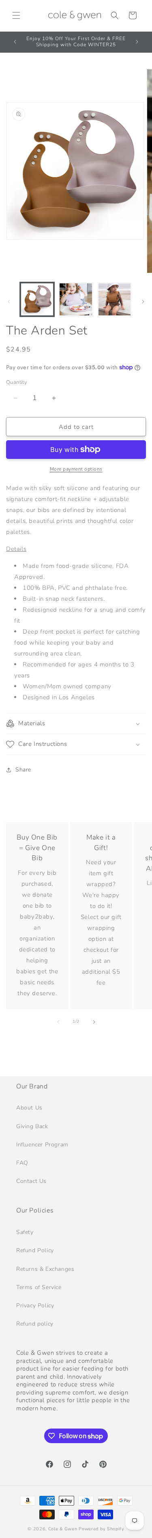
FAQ (22, 1163)
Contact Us (31, 1181)
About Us (29, 1108)
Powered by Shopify (101, 1529)
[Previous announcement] (15, 42)
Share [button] (23, 769)
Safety (25, 1232)
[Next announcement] (137, 42)
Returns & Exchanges (45, 1269)
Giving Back (32, 1126)
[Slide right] (143, 302)
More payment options (76, 469)
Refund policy (35, 1324)
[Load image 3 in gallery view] (114, 299)
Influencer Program (42, 1144)
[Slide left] (9, 302)
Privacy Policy (35, 1305)
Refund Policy (35, 1250)
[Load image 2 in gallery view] (75, 299)
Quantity (16, 382)
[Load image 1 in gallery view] (37, 299)
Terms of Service (39, 1287)
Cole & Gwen (63, 1529)
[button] (16, 15)
